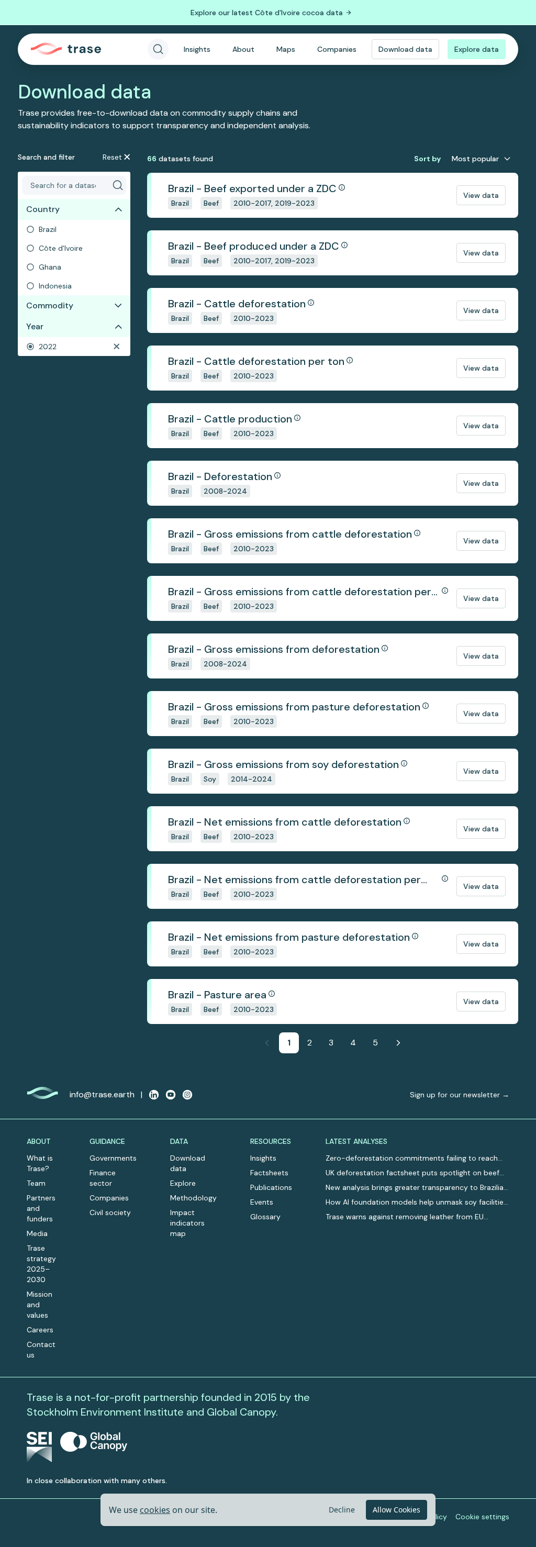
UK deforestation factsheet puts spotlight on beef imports (412, 1173)
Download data (405, 49)
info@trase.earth (102, 1094)
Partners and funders (41, 1208)
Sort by (427, 158)
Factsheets (269, 1172)
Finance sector (103, 1178)
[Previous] (267, 1043)
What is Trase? (40, 1163)
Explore (183, 1183)
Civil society (110, 1212)
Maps (285, 49)
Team (36, 1183)
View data (481, 195)
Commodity (49, 305)
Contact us (41, 1350)
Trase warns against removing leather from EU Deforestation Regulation (405, 1217)
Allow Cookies (396, 1510)
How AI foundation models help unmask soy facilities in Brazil (416, 1202)
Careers (40, 1329)
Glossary (265, 1216)
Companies (336, 49)
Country (43, 209)
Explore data (476, 49)
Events (261, 1202)
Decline (342, 1510)
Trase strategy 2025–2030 (41, 1263)
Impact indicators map (187, 1223)
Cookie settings (482, 1516)
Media (37, 1233)
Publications (271, 1187)
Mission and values (39, 1304)
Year (34, 326)
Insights (197, 49)
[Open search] (158, 49)
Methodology (193, 1198)
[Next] (398, 1043)
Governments (113, 1158)
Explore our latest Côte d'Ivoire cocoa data (267, 12)
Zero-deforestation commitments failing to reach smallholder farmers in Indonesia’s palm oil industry (413, 1158)
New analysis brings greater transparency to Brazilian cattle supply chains (417, 1188)
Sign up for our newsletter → (459, 1094)
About (243, 49)
